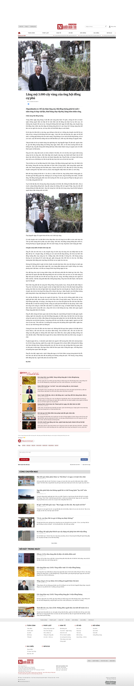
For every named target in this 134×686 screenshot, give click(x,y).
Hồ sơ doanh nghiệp (65, 635)
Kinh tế (58, 33)
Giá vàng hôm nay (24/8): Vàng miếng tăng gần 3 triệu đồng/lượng (58, 377)
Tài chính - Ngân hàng (65, 630)
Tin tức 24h (104, 660)
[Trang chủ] (67, 26)
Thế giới (29, 637)
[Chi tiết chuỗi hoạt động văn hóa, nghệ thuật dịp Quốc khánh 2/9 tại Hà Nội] (29, 425)
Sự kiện (29, 632)
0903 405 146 (22, 679)
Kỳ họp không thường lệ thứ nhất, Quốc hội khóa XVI (52, 35)
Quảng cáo (33, 26)
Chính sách (30, 630)
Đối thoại (29, 635)
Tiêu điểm (29, 628)
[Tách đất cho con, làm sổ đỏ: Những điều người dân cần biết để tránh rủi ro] (26, 612)
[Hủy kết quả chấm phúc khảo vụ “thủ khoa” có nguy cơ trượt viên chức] (26, 481)
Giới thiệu (96, 660)
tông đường (51, 445)
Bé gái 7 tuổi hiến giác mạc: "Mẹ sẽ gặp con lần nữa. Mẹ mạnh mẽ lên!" (61, 505)
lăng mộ (33, 445)
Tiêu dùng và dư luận (65, 639)
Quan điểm (30, 649)
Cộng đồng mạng (97, 635)
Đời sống (83, 33)
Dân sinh (78, 628)
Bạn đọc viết (30, 653)
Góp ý (26, 26)
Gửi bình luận (24, 459)
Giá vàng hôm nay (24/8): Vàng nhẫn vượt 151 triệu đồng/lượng (58, 567)
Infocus (109, 33)
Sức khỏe (95, 630)
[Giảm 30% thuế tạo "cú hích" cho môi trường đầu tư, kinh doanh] (29, 389)
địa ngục (28, 445)
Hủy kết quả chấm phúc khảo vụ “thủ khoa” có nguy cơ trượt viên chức (61, 477)
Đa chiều (96, 33)
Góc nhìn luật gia (48, 630)
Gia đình (95, 628)
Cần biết (95, 632)
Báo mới (112, 660)
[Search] (105, 26)
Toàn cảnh (31, 33)
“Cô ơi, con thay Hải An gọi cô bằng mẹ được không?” (55, 518)
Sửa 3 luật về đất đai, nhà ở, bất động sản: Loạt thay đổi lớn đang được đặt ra (62, 395)
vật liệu (23, 445)
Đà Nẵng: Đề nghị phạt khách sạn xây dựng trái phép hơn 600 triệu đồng (62, 531)
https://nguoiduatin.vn (22, 665)
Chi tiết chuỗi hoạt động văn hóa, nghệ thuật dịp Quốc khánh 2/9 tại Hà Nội (61, 422)
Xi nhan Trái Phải (31, 651)
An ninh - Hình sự (48, 637)
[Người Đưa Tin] (46, 661)
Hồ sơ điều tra (47, 632)
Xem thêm (54, 543)
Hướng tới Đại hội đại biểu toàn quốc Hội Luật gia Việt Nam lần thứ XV (104, 35)
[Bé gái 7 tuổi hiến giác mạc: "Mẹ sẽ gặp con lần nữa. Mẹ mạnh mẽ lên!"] (26, 509)
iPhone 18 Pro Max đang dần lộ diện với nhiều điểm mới (56, 554)
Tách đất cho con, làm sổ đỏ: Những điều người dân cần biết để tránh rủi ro (63, 608)
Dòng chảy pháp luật (49, 628)
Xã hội (71, 33)
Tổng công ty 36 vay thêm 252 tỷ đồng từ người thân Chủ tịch (58, 581)
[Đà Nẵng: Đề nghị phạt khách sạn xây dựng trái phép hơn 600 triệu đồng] (26, 536)
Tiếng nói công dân (48, 635)
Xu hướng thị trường (65, 637)
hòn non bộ (39, 445)
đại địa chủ (45, 445)
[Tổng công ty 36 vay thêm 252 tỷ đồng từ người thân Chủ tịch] (26, 585)
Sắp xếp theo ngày (86, 464)
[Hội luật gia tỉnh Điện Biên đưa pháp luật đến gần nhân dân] (29, 416)
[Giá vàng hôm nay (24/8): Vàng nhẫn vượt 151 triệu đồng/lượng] (26, 572)
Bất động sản (63, 628)
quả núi (56, 445)
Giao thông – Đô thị (81, 637)
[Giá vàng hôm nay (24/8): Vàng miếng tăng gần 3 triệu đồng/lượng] (29, 380)
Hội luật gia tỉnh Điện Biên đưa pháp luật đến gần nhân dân (56, 413)
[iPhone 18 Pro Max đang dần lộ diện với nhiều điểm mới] (26, 558)
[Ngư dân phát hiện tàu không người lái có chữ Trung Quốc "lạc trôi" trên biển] (26, 494)
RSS (89, 660)
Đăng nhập (84, 459)
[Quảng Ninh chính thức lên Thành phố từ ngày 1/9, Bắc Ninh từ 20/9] (29, 407)
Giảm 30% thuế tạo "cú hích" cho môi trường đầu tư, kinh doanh (58, 386)
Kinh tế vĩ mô (63, 632)
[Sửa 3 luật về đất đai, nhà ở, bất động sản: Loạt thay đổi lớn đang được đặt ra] (29, 398)
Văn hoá (78, 632)
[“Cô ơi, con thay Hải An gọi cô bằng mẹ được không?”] (26, 522)
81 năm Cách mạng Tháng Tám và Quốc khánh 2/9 (76, 35)
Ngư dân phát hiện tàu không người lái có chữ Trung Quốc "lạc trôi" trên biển (62, 491)
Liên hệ (21, 26)
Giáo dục (78, 630)
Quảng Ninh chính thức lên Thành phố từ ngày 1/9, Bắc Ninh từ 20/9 (59, 404)
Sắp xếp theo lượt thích (75, 464)
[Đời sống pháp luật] (99, 683)
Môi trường (79, 635)
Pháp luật (45, 33)
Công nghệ (63, 641)
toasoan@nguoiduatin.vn (24, 681)
